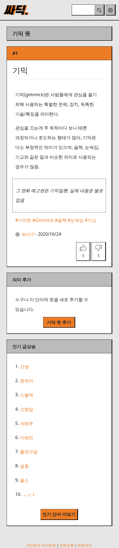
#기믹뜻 (23, 220)
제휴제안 (84, 545)
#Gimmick (43, 220)
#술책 (60, 220)
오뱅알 (26, 409)
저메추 (26, 423)
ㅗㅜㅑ (29, 494)
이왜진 (26, 438)
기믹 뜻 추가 (59, 322)
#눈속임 (76, 220)
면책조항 (67, 545)
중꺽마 (26, 381)
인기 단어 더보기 (59, 514)
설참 (24, 466)
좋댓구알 (29, 452)
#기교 (90, 220)
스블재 (26, 395)
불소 (24, 480)
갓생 (24, 367)
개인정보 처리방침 (41, 545)
